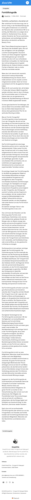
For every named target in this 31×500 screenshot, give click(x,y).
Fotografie (6, 8)
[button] (27, 3)
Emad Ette (7, 16)
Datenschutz (16, 493)
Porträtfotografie (7, 431)
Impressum (23, 493)
